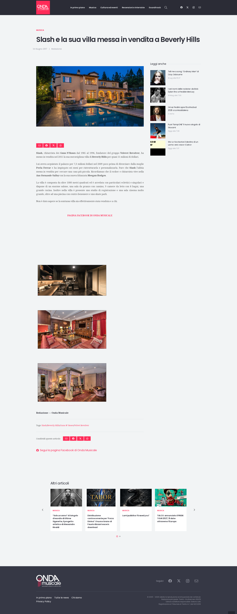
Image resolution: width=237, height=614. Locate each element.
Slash (44, 425)
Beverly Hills (53, 425)
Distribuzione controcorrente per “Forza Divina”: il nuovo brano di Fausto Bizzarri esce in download (101, 521)
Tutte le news (61, 597)
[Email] (200, 7)
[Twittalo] (53, 145)
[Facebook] (181, 7)
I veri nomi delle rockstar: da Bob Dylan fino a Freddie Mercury (183, 90)
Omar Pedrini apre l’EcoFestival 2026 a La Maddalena (182, 109)
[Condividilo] (46, 145)
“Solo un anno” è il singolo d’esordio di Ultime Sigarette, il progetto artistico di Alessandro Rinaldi (65, 521)
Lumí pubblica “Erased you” (135, 515)
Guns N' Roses (67, 425)
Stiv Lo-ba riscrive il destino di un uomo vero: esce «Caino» (183, 143)
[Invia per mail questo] (39, 145)
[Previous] (43, 510)
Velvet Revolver (81, 425)
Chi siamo (76, 597)
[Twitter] (187, 7)
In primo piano (44, 597)
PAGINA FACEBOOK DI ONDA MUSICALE (89, 215)
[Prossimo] (194, 510)
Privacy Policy (43, 601)
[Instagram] (194, 7)
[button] (166, 8)
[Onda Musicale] (43, 7)
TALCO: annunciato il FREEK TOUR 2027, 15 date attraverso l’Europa (170, 518)
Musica (40, 30)
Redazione (56, 49)
